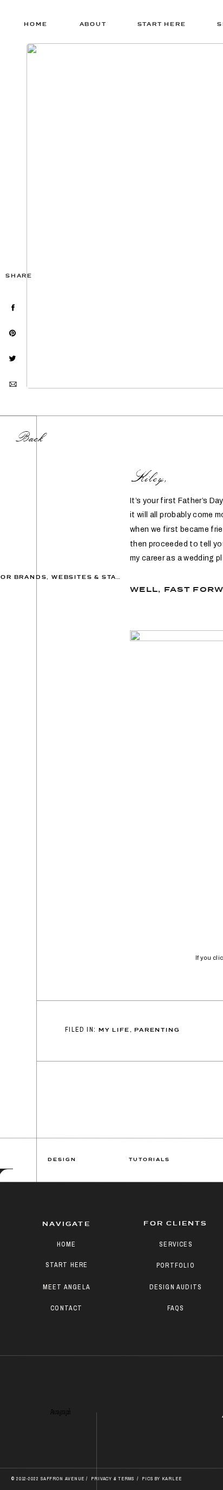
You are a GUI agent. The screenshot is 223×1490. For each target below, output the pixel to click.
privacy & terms (113, 1478)
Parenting (157, 1030)
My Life (114, 1030)
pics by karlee (162, 1478)
